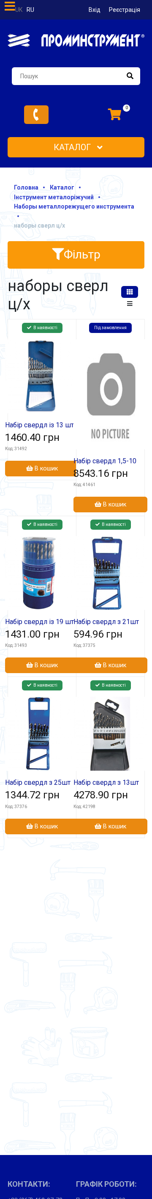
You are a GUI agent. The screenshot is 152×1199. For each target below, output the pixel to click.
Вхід (94, 9)
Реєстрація (124, 9)
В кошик (45, 468)
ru (30, 9)
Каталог (73, 147)
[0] (115, 115)
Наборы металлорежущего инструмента (74, 206)
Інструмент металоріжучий (54, 197)
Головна (26, 187)
